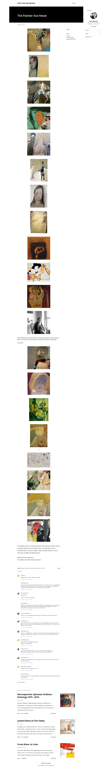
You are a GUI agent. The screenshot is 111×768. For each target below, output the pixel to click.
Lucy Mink (23, 603)
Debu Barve (23, 648)
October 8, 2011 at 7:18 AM (26, 662)
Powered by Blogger (47, 763)
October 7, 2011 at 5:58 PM (26, 627)
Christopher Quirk (25, 666)
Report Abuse (88, 36)
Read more (53, 713)
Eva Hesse (68, 35)
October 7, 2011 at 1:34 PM (26, 609)
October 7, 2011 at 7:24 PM (26, 645)
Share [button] (67, 29)
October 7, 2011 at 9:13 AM (26, 599)
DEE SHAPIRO (24, 639)
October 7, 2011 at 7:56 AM (26, 589)
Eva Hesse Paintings (70, 37)
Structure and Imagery (26, 3)
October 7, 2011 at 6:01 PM (26, 636)
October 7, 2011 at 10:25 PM (27, 654)
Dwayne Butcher (24, 613)
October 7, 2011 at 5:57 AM (26, 579)
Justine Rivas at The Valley (31, 720)
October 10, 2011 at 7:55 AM (27, 670)
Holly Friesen (24, 674)
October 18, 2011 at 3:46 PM (27, 679)
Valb (22, 575)
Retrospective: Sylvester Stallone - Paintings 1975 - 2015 (35, 696)
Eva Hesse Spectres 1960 (46, 546)
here (32, 557)
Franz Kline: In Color (27, 744)
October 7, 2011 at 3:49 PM (26, 617)
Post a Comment (21, 682)
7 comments (23, 758)
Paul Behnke (23, 593)
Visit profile (93, 26)
